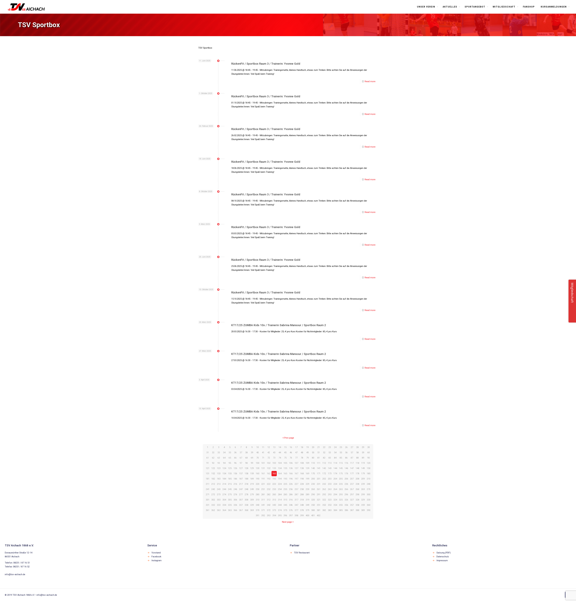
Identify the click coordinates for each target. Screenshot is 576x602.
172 (324, 473)
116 (346, 463)
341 (263, 505)
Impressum (442, 560)
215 (230, 484)
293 (330, 494)
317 (296, 499)
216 (235, 484)
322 (324, 499)
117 (352, 463)
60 (368, 452)
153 (218, 473)
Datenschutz (442, 556)
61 (207, 457)
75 (285, 457)
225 (285, 484)
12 (268, 447)
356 (346, 505)
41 (263, 452)
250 (257, 489)
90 (368, 457)
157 (241, 473)
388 (357, 510)
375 (285, 510)
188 (246, 478)
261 (318, 489)
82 (324, 457)
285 (285, 494)
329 (363, 499)
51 (318, 452)
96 (235, 463)
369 (252, 510)
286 (291, 494)
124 (224, 468)
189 (252, 478)
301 (207, 499)
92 (213, 463)
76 (291, 457)
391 (257, 515)
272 (213, 494)
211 (207, 484)
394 (274, 515)
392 (263, 515)
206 (346, 478)
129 (252, 468)
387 (352, 510)
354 (335, 505)
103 (274, 463)
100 (257, 463)
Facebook (156, 556)
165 (285, 473)
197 (296, 478)
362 (213, 510)
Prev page (289, 437)
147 (352, 468)
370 (257, 510)
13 (274, 447)
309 (252, 499)
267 (352, 489)
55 (341, 452)
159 (252, 473)
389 (363, 510)
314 (280, 499)
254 (280, 489)
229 (307, 484)
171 (318, 473)
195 (285, 478)
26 (346, 447)
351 (318, 505)
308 (246, 499)
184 (224, 478)
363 (218, 510)
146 (346, 468)
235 (341, 484)
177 (352, 473)
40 (257, 452)
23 (329, 447)
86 (346, 457)
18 (302, 447)
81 (318, 457)
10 (257, 447)
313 (274, 499)
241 (207, 489)
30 (368, 447)
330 (368, 499)
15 (285, 447)
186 (235, 478)
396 (285, 515)
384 (335, 510)
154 (224, 473)
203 (330, 478)
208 (357, 478)
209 (363, 478)
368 (246, 510)
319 (307, 499)
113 (330, 463)
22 (324, 447)
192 (268, 478)
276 (235, 494)
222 (268, 484)
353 (330, 505)
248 (246, 489)
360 (368, 505)
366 (235, 510)
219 (252, 484)
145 (341, 468)
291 (318, 494)
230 (313, 484)
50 (313, 452)
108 (302, 463)
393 (268, 515)
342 (268, 505)
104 (280, 463)
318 (302, 499)
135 (285, 468)
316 (291, 499)
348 (302, 505)
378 (302, 510)
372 (268, 510)
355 (341, 505)
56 (346, 452)
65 (230, 457)
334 (224, 505)
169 (307, 473)
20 (313, 447)
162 (268, 473)
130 (257, 468)
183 (218, 478)
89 (363, 457)
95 (230, 463)
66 (235, 457)
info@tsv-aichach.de (15, 574)
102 (268, 463)
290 (313, 494)
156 (235, 473)
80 (313, 457)
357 (352, 505)
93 (219, 463)
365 (230, 510)
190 (257, 478)
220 (257, 484)
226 (291, 484)
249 (252, 489)
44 (280, 452)
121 (207, 468)
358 (357, 505)
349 (307, 505)
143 (330, 468)
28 (357, 447)
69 (252, 457)
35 (230, 452)
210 (368, 478)
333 (218, 505)
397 (291, 515)
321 (318, 499)
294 (335, 494)
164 (280, 473)
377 (296, 510)
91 (207, 463)
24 (335, 447)
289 (307, 494)
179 (363, 473)
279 (252, 494)
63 (219, 457)
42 (268, 452)
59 (363, 452)
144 (335, 468)
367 (241, 510)
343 (274, 505)
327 (352, 499)
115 (341, 463)
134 (280, 468)
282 (268, 494)
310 (257, 499)
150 (368, 468)
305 (230, 499)
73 (274, 457)
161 (263, 473)
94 (224, 463)
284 (280, 494)
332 (213, 505)
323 (330, 499)
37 (241, 452)
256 (291, 489)
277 (241, 494)
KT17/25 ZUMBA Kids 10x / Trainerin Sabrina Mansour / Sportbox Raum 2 (278, 325)
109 (307, 463)
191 (263, 478)
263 (330, 489)
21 (318, 447)
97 (241, 463)
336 (235, 505)
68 (246, 457)
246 (235, 489)
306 (235, 499)
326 (346, 499)
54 (335, 452)
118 (357, 463)
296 (346, 494)
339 (252, 505)
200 (313, 478)
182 (213, 478)
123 (218, 468)
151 (207, 473)
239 (363, 484)
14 (280, 447)
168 (302, 473)
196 (291, 478)
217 (241, 484)
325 (341, 499)
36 (235, 452)
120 (368, 463)
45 (285, 452)
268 (357, 489)
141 (318, 468)
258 (302, 489)
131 (263, 468)
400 (307, 515)
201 (318, 478)
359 (363, 505)
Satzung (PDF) (443, 552)
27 (352, 447)
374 (280, 510)
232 (324, 484)
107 (296, 463)
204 (335, 478)
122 (213, 468)
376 (291, 510)
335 (230, 505)
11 (263, 447)
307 (241, 499)
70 (257, 457)
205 (341, 478)
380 (313, 510)
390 (368, 510)
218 (246, 484)
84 (335, 457)
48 (302, 452)
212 (213, 484)
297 (352, 494)
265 (341, 489)
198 (302, 478)
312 (268, 499)
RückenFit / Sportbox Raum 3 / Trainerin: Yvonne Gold (265, 63)
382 (324, 510)
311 (263, 499)
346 (291, 505)
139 (307, 468)
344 (280, 505)
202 (324, 478)
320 (313, 499)
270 (368, 489)
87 (352, 457)
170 (313, 473)
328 (357, 499)
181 (207, 478)
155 (230, 473)
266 (346, 489)
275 (230, 494)
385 (341, 510)
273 (218, 494)
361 (207, 510)
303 (218, 499)
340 (257, 505)
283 (274, 494)
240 (368, 484)
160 (257, 473)
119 (363, 463)
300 (368, 494)
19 (307, 447)
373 (274, 510)
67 (241, 457)
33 (219, 452)
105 (285, 463)
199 (307, 478)
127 (241, 468)
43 (274, 452)
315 (285, 499)
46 (291, 452)
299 (363, 494)
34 (224, 452)
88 (357, 457)
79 (307, 457)
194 (280, 478)
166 (291, 473)
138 (302, 468)
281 (263, 494)
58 (357, 452)
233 (330, 484)
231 (318, 484)
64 (224, 457)
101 (263, 463)
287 (296, 494)
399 (302, 515)
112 (324, 463)
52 (324, 452)
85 (341, 457)
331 (207, 505)
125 (230, 468)
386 (346, 510)
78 (302, 457)
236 (346, 484)
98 (246, 463)
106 (291, 463)
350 (313, 505)
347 (296, 505)
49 (307, 452)
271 (207, 494)
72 (268, 457)
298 (357, 494)
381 (318, 510)
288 (302, 494)
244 (224, 489)
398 (296, 515)
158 (246, 473)
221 (263, 484)
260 (313, 489)
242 (213, 489)
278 (246, 494)
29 (363, 447)
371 (263, 510)
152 (213, 473)
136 (291, 468)
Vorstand (156, 552)
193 (274, 478)
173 (330, 473)
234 (335, 484)
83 (329, 457)
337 (241, 505)
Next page (287, 522)
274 (224, 494)
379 (307, 510)
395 (280, 515)
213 (218, 484)
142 (324, 468)
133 (274, 468)
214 (224, 484)
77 (296, 457)
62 (213, 457)
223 (274, 484)
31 (207, 452)
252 (268, 489)
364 (224, 510)
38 (246, 452)
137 (296, 468)
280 (257, 494)
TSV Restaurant (302, 552)
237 (352, 484)
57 (352, 452)
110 (313, 463)
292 (324, 494)
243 (218, 489)
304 (224, 499)
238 (357, 484)
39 (252, 452)
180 (368, 473)
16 (291, 447)
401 (313, 515)
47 (296, 452)
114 (335, 463)
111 (318, 463)
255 (285, 489)
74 (280, 457)
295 (341, 494)
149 (363, 468)
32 (213, 452)
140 (313, 468)
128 (246, 468)
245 (230, 489)
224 (280, 484)
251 (263, 489)
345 (285, 505)
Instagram (157, 560)
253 (274, 489)
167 (296, 473)
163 (274, 473)
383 (330, 510)
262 (324, 489)
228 (302, 484)
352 (324, 505)
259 (307, 489)
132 (268, 468)
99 (252, 463)
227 (296, 484)
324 (335, 499)
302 (213, 499)
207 (352, 478)
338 (246, 505)
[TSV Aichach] (26, 6)
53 (329, 452)
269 (363, 489)
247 (241, 489)
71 (263, 457)
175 (341, 473)
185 (230, 478)
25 (341, 447)
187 (241, 478)
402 (318, 515)
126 (235, 468)
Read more (370, 81)
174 (335, 473)
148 (357, 468)
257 (296, 489)
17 (296, 447)
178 (357, 473)
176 (346, 473)
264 (335, 489)
